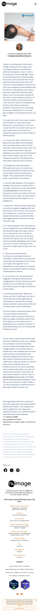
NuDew (19, 551)
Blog (16, 566)
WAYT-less (16, 509)
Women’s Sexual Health (19, 531)
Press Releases (13, 575)
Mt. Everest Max (24, 526)
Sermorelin (16, 515)
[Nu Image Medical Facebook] (17, 594)
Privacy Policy (9, 572)
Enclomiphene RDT (24, 520)
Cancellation (21, 569)
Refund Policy (30, 569)
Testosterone (19, 518)
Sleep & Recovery (19, 555)
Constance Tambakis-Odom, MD (19, 54)
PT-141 (27, 535)
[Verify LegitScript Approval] (14, 584)
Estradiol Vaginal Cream (17, 535)
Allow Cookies (19, 608)
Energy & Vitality (19, 538)
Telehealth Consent (24, 575)
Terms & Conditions (24, 566)
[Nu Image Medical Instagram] (21, 594)
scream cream (19, 422)
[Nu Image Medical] (5, 470)
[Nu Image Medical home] (9, 4)
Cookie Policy (21, 602)
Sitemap (31, 572)
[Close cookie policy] (36, 600)
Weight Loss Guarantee (21, 572)
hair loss (24, 74)
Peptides (20, 513)
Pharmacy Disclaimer (11, 569)
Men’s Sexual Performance (19, 524)
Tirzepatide (23, 508)
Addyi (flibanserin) (25, 533)
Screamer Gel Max (13, 533)
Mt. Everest (14, 526)
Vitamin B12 (25, 540)
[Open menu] (35, 4)
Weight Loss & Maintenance (19, 506)
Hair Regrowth (19, 549)
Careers (11, 566)
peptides (10, 419)
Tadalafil (23, 528)
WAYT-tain (23, 509)
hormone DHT (12, 190)
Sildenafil (17, 528)
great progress (9, 377)
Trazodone (20, 557)
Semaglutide (15, 508)
